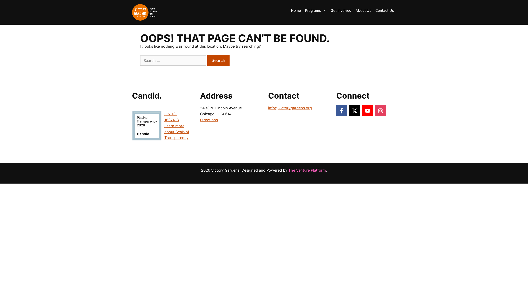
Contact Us (384, 10)
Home (296, 10)
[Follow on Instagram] (380, 110)
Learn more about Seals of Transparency (176, 132)
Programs (313, 10)
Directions (209, 120)
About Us (363, 10)
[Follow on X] (354, 110)
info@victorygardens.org (290, 108)
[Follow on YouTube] (367, 110)
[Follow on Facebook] (341, 110)
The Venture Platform (307, 170)
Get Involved (341, 10)
